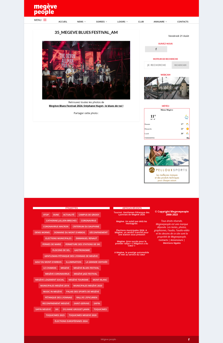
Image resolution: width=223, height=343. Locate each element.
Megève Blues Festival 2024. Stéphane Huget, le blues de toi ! (86, 106)
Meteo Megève (167, 110)
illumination (73, 262)
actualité (68, 214)
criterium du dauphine (86, 226)
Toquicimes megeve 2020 (82, 315)
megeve (65, 267)
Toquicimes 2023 (55, 315)
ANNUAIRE (159, 21)
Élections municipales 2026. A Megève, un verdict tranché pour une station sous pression (132, 232)
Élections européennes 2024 (71, 321)
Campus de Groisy (89, 214)
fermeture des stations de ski (82, 244)
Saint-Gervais (81, 303)
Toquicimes (100, 309)
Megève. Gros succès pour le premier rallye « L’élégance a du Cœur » (131, 243)
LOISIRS (121, 21)
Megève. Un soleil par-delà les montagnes (131, 222)
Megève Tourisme (78, 279)
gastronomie (82, 250)
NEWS (80, 21)
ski (56, 309)
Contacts (182, 21)
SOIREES (100, 21)
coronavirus (88, 220)
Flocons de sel (61, 250)
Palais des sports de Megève (82, 291)
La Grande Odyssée (96, 262)
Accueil (63, 21)
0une (56, 214)
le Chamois (49, 267)
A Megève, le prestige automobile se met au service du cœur (131, 253)
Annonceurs (177, 240)
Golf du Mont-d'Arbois (48, 262)
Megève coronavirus (57, 273)
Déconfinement (99, 232)
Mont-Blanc (100, 279)
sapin (97, 303)
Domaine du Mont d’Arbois (69, 232)
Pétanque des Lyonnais (58, 297)
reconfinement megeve (55, 303)
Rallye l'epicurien (86, 297)
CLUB (141, 21)
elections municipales (58, 238)
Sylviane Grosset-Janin (76, 309)
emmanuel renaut (86, 238)
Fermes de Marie (51, 244)
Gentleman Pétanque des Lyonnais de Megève (71, 256)
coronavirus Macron (55, 226)
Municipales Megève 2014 (54, 285)
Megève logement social (49, 279)
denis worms (42, 232)
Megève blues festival (86, 267)
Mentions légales (172, 243)
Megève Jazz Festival (85, 273)
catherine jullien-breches (61, 220)
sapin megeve (43, 309)
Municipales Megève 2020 (87, 285)
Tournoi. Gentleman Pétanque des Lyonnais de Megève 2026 (131, 213)
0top (46, 214)
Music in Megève (52, 291)
